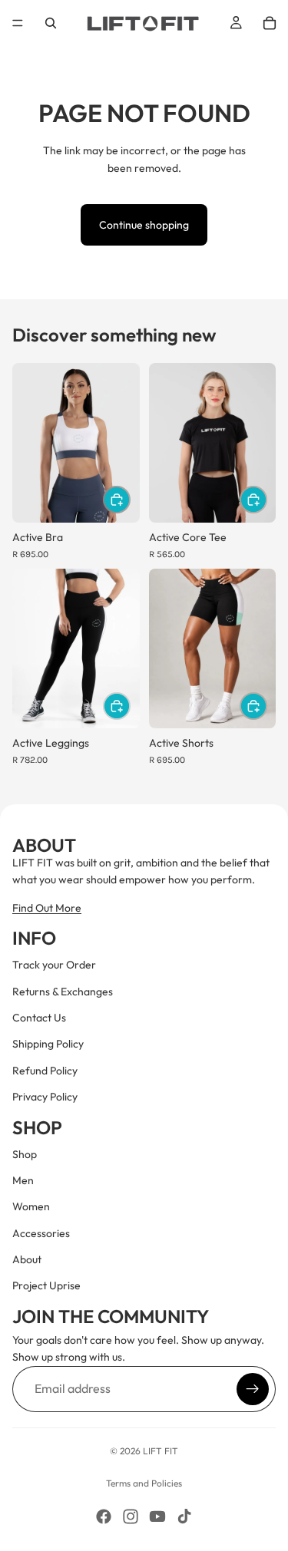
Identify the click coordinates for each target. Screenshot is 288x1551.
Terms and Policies (144, 1483)
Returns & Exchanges (62, 991)
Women (31, 1206)
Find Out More (46, 907)
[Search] (51, 23)
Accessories (41, 1232)
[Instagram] (130, 1516)
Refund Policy (45, 1070)
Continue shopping (144, 225)
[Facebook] (103, 1516)
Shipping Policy (48, 1044)
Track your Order (54, 965)
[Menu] (17, 23)
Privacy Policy (45, 1097)
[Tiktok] (184, 1516)
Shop (24, 1153)
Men (23, 1180)
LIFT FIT (160, 1451)
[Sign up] (253, 1388)
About (26, 1259)
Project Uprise (46, 1285)
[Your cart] (269, 23)
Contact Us (39, 1018)
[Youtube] (157, 1516)
